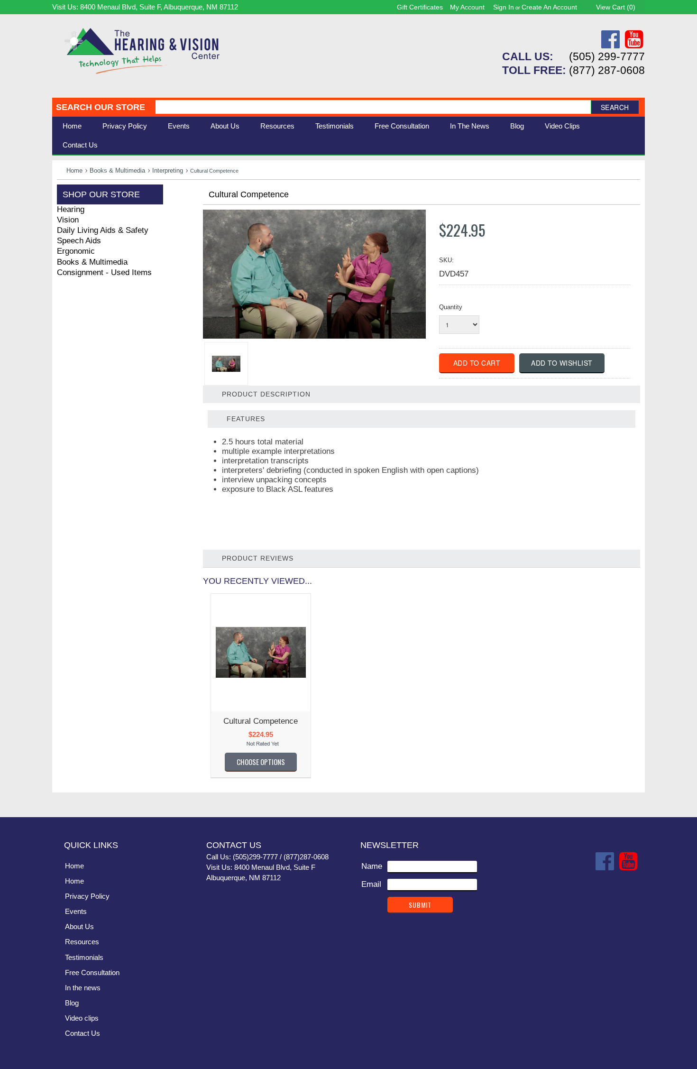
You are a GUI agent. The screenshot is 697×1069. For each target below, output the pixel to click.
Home (72, 126)
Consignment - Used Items (104, 272)
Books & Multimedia (117, 170)
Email (371, 884)
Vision (68, 219)
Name (371, 866)
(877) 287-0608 (607, 70)
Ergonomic (76, 251)
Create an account (549, 7)
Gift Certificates (420, 7)
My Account (467, 7)
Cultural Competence (260, 721)
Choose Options (261, 761)
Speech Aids (79, 240)
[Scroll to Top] (632, 800)
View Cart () (615, 7)
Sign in (503, 7)
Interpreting (167, 170)
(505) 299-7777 (607, 56)
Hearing (70, 209)
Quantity (450, 307)
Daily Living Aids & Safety (102, 230)
